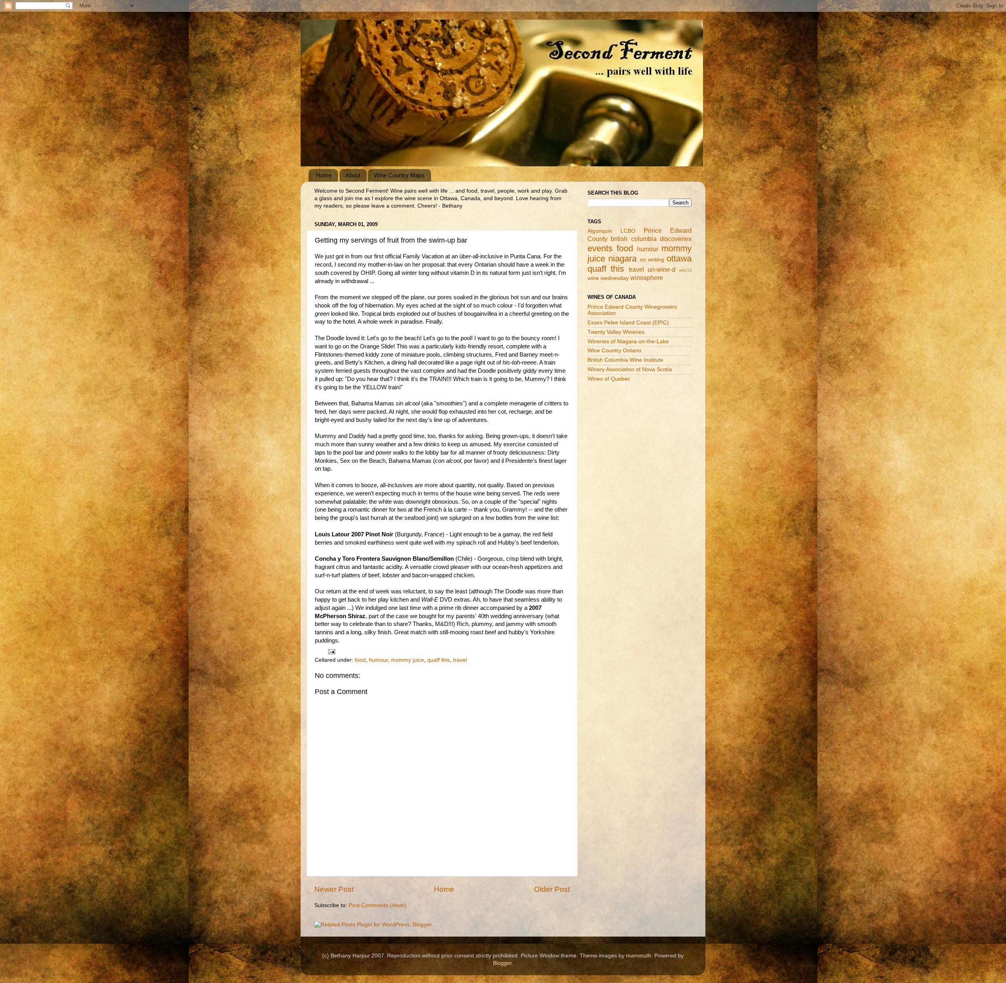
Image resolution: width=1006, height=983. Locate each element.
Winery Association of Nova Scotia (629, 369)
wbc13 (685, 270)
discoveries (676, 238)
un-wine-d (662, 269)
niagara (622, 258)
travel (460, 660)
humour (378, 660)
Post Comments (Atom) (378, 905)
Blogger (502, 963)
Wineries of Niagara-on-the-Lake (628, 341)
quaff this (438, 660)
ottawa (679, 258)
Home (324, 175)
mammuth (638, 956)
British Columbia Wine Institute (625, 360)
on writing (652, 260)
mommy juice (407, 660)
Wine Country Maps (399, 175)
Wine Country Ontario (614, 350)
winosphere (646, 277)
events (600, 248)
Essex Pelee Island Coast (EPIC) (628, 323)
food (360, 660)
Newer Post (334, 889)
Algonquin (599, 231)
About (352, 175)
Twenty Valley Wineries (615, 332)
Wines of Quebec (608, 379)
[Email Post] (331, 651)
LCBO (627, 231)
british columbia (633, 238)
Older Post (552, 889)
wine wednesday (608, 278)
